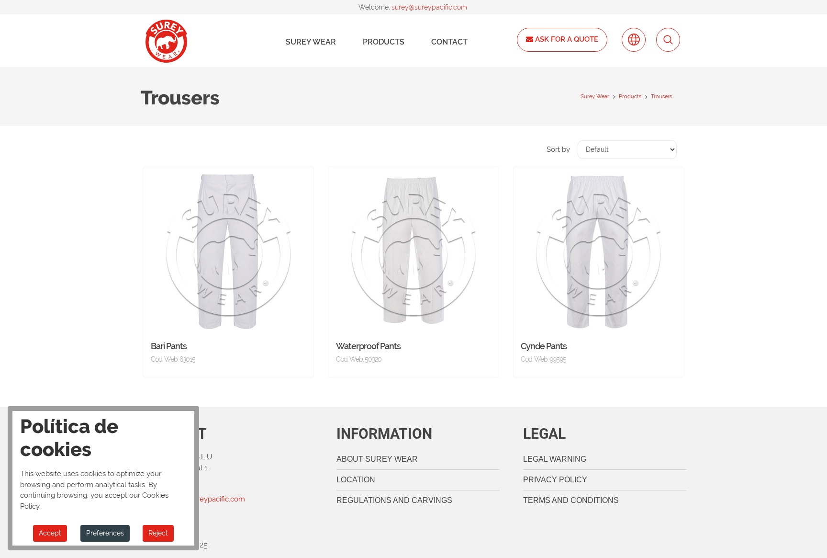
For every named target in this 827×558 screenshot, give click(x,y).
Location (355, 480)
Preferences (105, 533)
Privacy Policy (555, 480)
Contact (449, 41)
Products (383, 41)
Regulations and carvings (394, 500)
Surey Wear (311, 41)
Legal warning (554, 459)
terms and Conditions (571, 500)
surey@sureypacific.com (429, 7)
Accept (50, 533)
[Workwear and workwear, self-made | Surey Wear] (166, 41)
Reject (158, 533)
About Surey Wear (377, 459)
